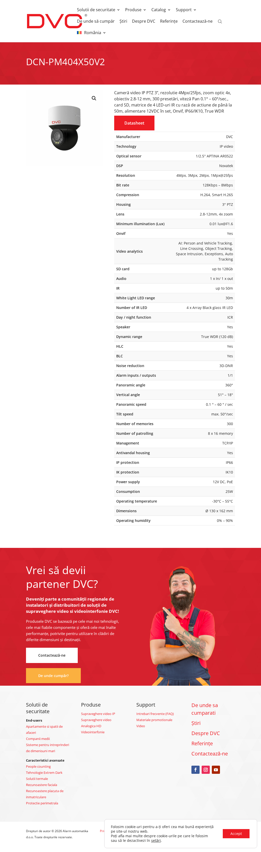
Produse (133, 10)
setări (156, 840)
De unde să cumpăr (96, 21)
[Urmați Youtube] (216, 770)
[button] (94, 98)
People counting (38, 766)
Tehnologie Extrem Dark (44, 772)
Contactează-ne (197, 21)
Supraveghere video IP (98, 713)
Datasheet (134, 123)
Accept (236, 833)
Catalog (158, 10)
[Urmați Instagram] (206, 770)
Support (184, 10)
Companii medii (38, 738)
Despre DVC (143, 21)
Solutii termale (37, 778)
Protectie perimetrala (42, 803)
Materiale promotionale (154, 720)
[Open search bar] (220, 21)
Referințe (169, 21)
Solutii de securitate (96, 10)
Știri (123, 21)
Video (140, 726)
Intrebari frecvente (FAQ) (155, 713)
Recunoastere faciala (41, 784)
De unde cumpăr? (53, 675)
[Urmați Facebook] (195, 770)
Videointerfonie (93, 732)
